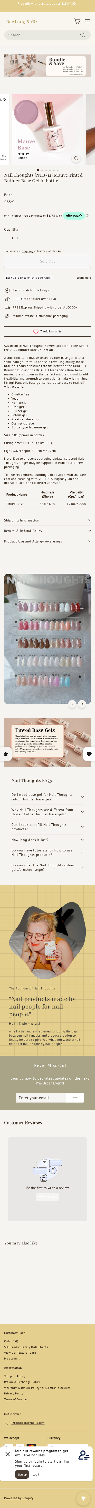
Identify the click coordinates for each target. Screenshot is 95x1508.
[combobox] (47, 35)
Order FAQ (11, 1341)
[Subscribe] (75, 1098)
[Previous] (72, 704)
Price (8, 194)
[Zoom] (75, 158)
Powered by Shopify (19, 1498)
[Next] (82, 704)
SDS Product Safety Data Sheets (26, 1347)
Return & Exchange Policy (22, 1382)
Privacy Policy (14, 1393)
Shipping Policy (15, 1376)
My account (12, 1358)
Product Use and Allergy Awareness (33, 541)
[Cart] (77, 21)
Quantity (11, 229)
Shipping (27, 251)
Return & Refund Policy (23, 531)
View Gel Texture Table (20, 1352)
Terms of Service (15, 1399)
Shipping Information (21, 520)
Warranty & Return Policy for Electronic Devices (37, 1388)
